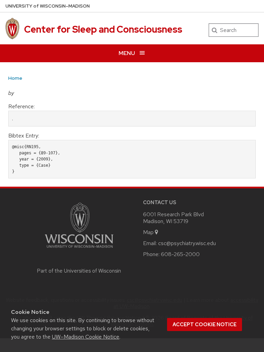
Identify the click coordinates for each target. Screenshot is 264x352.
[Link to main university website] (79, 249)
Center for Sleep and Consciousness (103, 29)
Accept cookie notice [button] (204, 324)
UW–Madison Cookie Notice (85, 336)
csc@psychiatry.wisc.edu (187, 243)
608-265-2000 (180, 254)
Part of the (79, 270)
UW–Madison (48, 6)
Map (148, 232)
